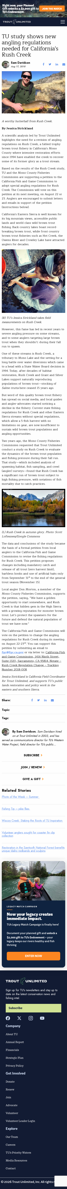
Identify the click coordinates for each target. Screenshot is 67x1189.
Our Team (12, 1137)
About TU (12, 1034)
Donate (10, 1081)
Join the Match (52, 8)
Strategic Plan (14, 1058)
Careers (10, 1144)
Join (8, 1097)
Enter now (33, 956)
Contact (11, 1168)
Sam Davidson (20, 63)
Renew (10, 1089)
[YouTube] (42, 1018)
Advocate (12, 1105)
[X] (19, 1018)
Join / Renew (31, 767)
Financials (12, 1050)
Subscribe (31, 755)
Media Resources (16, 1160)
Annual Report (15, 1042)
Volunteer (12, 1113)
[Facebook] (8, 1018)
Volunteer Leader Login (20, 1121)
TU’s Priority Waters (18, 1152)
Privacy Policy (15, 1065)
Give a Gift (32, 779)
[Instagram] (31, 1018)
